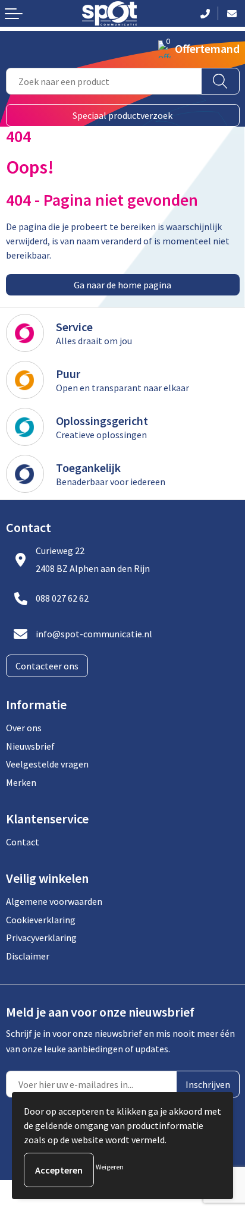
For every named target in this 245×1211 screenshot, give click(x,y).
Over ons (24, 728)
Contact (22, 842)
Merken (21, 782)
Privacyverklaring (41, 937)
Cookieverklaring (41, 920)
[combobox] (104, 81)
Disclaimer (27, 956)
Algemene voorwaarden (54, 901)
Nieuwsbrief (30, 746)
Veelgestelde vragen (47, 764)
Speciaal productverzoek (122, 115)
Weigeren (110, 1166)
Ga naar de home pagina (122, 285)
